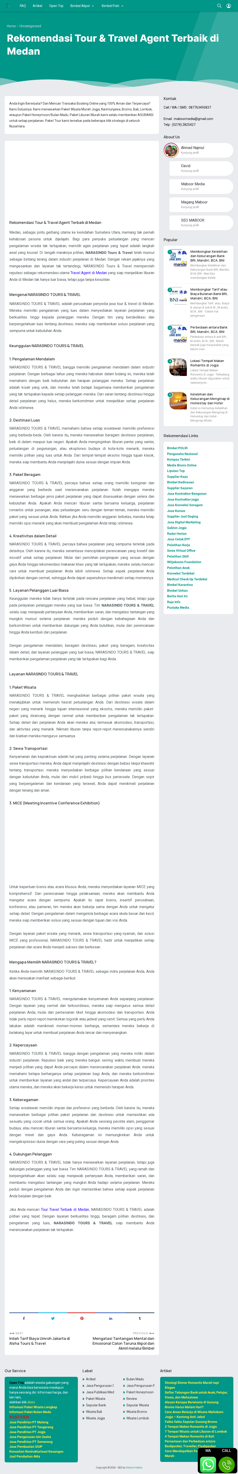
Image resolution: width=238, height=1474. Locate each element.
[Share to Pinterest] (81, 1318)
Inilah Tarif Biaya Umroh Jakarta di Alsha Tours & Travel (39, 1341)
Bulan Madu (135, 1379)
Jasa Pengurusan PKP (140, 1386)
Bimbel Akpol (80, 6)
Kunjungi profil (190, 152)
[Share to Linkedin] (110, 1318)
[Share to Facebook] (23, 1318)
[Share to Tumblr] (139, 1318)
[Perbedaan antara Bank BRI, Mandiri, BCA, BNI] (178, 333)
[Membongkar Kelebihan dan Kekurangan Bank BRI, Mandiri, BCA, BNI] (178, 258)
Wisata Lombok (137, 1418)
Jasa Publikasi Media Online (100, 1392)
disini (31, 1402)
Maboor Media (134, 1467)
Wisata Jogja (95, 1418)
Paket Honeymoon (140, 1392)
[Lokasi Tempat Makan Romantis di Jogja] (178, 367)
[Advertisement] (81, 176)
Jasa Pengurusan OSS (100, 1386)
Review (131, 1399)
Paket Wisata (95, 1399)
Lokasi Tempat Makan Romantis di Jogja (207, 363)
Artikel (37, 6)
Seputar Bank (96, 1405)
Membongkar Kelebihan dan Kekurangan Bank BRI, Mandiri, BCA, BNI (209, 255)
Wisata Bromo (136, 1412)
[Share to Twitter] (52, 1318)
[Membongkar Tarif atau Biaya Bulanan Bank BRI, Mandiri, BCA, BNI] (178, 296)
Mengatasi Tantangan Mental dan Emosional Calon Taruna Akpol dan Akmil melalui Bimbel (123, 1343)
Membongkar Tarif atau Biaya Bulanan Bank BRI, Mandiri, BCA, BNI (209, 293)
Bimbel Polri (110, 6)
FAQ (23, 6)
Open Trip (56, 6)
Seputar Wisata (137, 1405)
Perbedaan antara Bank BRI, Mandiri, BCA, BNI (208, 329)
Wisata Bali (94, 1412)
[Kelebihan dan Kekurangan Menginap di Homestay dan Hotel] (178, 400)
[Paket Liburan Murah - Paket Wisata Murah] (8, 5)
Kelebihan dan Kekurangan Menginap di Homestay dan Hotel (210, 398)
